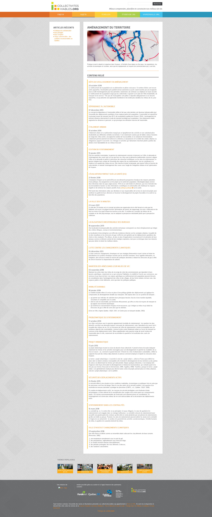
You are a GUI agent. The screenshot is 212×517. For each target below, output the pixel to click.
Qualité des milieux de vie (65, 471)
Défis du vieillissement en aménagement (108, 82)
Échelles (106, 14)
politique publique (126, 188)
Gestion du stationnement (101, 149)
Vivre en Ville (131, 504)
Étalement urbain (97, 127)
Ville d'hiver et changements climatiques (109, 427)
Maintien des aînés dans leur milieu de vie (109, 266)
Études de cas (128, 14)
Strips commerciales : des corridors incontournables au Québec (63, 38)
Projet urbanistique (98, 342)
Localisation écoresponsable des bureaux (109, 222)
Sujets (83, 14)
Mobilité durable (97, 287)
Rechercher (157, 4)
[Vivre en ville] (62, 488)
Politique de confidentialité (62, 30)
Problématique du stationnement (105, 317)
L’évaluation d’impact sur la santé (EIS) (107, 174)
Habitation (125, 472)
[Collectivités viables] (138, 494)
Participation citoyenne (105, 471)
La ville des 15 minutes (99, 201)
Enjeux (61, 14)
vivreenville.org (151, 14)
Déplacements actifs (144, 471)
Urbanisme (85, 472)
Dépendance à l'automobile (102, 106)
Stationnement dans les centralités (106, 405)
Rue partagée (58, 32)
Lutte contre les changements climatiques (109, 247)
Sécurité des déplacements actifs (105, 377)
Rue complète (58, 34)
